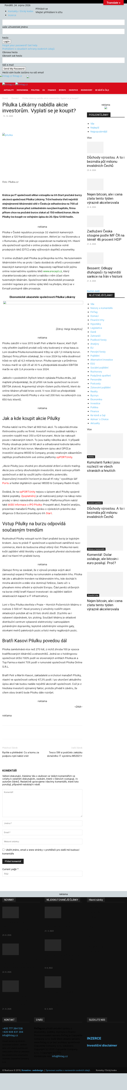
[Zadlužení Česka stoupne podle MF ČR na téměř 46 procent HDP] (106, 221)
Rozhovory (86, 90)
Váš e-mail (8, 64)
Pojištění (94, 355)
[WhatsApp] (48, 123)
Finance (52, 90)
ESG (92, 363)
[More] (63, 123)
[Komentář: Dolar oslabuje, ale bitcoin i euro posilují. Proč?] (106, 538)
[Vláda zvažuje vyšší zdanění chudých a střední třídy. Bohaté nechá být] (63, 982)
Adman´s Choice (99, 419)
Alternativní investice (101, 359)
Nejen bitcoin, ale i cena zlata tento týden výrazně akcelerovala (104, 198)
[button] (121, 87)
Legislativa (96, 327)
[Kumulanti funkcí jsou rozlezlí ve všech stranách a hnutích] (106, 445)
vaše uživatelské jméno (15, 26)
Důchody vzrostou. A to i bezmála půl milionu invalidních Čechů (105, 161)
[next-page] (90, 619)
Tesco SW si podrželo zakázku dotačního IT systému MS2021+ (64, 754)
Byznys (62, 90)
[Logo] (8, 84)
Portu (5, 483)
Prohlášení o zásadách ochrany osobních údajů (28, 48)
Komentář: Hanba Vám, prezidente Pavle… (62, 924)
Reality (94, 391)
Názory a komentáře (101, 308)
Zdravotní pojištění (100, 387)
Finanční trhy (97, 319)
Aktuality (9, 90)
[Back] (48, 5)
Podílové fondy (98, 339)
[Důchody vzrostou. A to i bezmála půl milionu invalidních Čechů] (106, 147)
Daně (93, 331)
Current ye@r (10, 869)
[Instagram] (41, 5)
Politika (35, 90)
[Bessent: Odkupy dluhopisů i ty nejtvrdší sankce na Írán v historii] (106, 258)
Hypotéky (95, 323)
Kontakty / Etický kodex (20, 11)
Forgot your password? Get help (19, 45)
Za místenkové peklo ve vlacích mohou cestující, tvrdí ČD (63, 959)
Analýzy (94, 343)
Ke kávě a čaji (102, 90)
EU (43, 90)
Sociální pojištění (99, 367)
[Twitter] (44, 5)
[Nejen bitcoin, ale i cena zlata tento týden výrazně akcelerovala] (106, 184)
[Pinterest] (40, 123)
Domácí (15, 98)
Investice (73, 90)
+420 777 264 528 (12, 1028)
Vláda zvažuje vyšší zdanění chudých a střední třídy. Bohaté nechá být (60, 998)
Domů (5, 98)
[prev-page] (88, 619)
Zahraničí (95, 335)
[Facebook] (39, 5)
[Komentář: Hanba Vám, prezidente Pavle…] (63, 912)
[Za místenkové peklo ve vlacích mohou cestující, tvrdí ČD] (63, 945)
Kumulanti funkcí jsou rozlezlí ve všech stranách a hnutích (103, 466)
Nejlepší (94, 127)
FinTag (94, 312)
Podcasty (95, 383)
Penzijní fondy (98, 351)
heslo (5, 37)
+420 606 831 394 (12, 1031)
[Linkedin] (56, 123)
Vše (92, 123)
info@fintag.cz (10, 1035)
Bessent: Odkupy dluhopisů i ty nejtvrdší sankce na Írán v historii (104, 272)
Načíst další (93, 291)
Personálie (96, 379)
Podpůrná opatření (100, 375)
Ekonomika (22, 90)
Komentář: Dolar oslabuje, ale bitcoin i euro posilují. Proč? (102, 559)
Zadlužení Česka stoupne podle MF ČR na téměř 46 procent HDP (105, 235)
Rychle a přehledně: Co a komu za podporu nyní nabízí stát (20, 754)
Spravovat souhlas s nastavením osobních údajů (68, 1070)
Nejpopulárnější (98, 131)
